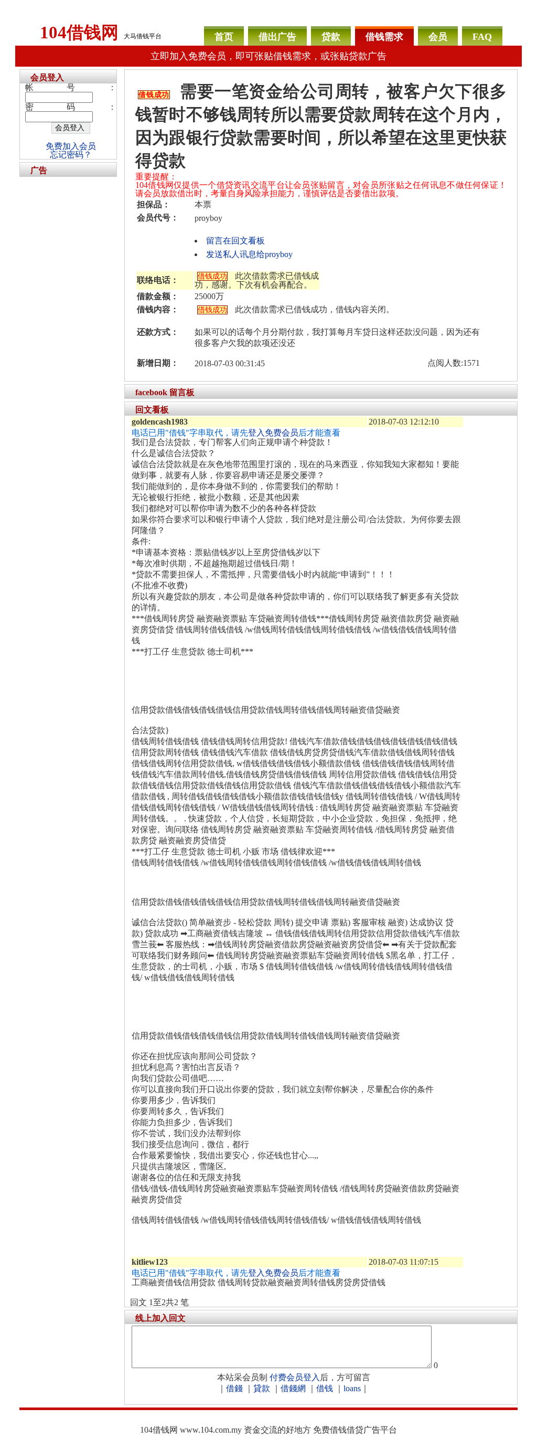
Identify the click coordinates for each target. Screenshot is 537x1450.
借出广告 (277, 36)
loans (352, 1388)
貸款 (261, 1388)
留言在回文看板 (235, 240)
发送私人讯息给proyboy (249, 254)
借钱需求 (384, 36)
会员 (437, 36)
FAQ (482, 36)
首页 (223, 36)
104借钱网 (79, 32)
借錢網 (293, 1388)
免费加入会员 (71, 146)
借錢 (234, 1388)
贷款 (330, 36)
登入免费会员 (273, 432)
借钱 (324, 1388)
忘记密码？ (71, 154)
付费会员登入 (295, 1377)
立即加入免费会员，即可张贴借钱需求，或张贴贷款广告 (268, 56)
